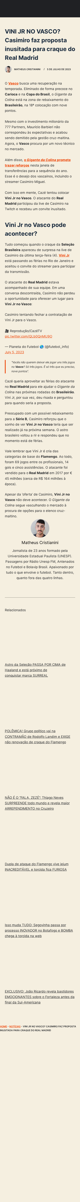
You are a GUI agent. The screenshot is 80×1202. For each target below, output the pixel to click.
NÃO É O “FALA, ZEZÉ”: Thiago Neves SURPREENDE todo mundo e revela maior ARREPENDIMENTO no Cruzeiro (37, 803)
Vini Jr (64, 255)
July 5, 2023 (14, 352)
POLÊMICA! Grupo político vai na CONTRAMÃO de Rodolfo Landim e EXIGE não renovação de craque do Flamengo (37, 736)
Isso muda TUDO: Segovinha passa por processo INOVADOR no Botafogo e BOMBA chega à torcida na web (39, 930)
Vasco (13, 83)
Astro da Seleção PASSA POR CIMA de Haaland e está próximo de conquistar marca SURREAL (35, 670)
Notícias (15, 1026)
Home (3, 1026)
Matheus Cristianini (40, 542)
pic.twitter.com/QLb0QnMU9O (28, 336)
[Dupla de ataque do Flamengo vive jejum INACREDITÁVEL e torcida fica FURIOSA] (40, 837)
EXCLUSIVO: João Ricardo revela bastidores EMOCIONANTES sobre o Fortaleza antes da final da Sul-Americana (40, 996)
